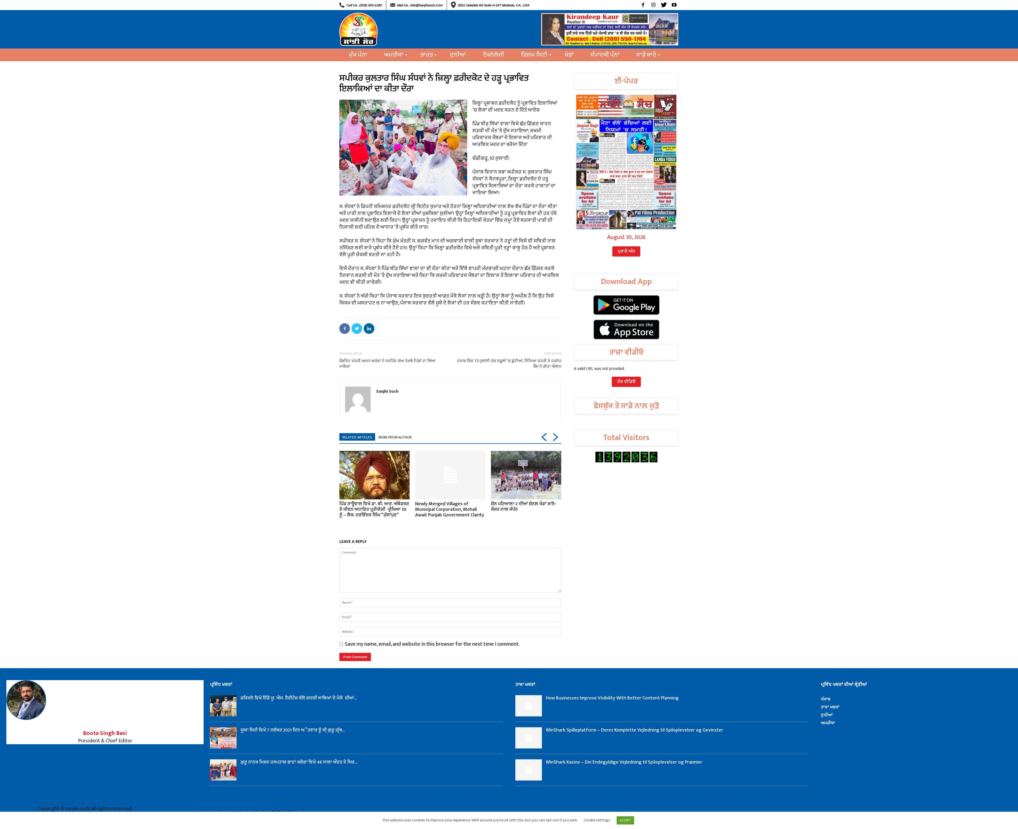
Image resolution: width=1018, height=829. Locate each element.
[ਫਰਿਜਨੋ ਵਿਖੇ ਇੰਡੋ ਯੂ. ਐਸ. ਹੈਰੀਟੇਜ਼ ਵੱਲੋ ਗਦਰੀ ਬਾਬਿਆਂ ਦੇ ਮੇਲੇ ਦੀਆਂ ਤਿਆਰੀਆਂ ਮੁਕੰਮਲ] (223, 705)
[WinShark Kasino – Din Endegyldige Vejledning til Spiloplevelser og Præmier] (528, 770)
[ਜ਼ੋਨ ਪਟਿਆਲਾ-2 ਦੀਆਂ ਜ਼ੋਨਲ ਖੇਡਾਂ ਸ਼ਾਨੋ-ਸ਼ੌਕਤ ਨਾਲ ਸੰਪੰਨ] (526, 475)
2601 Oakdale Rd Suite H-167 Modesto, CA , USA (493, 5)
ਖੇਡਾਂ (569, 55)
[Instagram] (653, 5)
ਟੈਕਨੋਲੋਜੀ (493, 55)
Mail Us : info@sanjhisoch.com (419, 5)
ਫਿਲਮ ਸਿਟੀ (534, 55)
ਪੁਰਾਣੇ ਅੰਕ (626, 251)
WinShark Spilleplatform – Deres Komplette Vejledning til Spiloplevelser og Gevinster (634, 730)
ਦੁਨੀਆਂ (458, 55)
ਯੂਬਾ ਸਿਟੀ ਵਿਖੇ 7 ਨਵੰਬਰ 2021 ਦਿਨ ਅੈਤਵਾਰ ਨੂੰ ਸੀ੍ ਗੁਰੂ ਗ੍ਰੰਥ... (292, 730)
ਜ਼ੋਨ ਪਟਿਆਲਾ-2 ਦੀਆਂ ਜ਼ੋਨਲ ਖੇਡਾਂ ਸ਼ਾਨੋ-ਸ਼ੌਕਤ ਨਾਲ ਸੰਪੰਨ (523, 506)
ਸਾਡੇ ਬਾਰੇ (646, 55)
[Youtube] (674, 5)
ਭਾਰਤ (426, 55)
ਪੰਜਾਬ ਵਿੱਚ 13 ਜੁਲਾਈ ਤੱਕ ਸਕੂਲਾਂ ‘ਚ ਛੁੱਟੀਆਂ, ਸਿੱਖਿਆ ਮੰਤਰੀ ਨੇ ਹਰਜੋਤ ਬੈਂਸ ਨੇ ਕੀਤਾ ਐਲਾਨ (509, 363)
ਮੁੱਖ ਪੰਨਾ (358, 55)
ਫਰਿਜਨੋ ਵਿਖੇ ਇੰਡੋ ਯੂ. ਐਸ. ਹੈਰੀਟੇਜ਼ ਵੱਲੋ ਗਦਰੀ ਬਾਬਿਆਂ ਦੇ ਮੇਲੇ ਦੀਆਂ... (298, 698)
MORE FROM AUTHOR (395, 437)
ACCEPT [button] (625, 820)
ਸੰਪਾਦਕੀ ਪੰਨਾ (605, 55)
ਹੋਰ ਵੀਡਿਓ (626, 382)
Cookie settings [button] (597, 820)
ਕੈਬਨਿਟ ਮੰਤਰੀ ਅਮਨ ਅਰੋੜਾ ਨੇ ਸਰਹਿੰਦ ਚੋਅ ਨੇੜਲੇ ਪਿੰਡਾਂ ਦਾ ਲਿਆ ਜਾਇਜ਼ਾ (387, 363)
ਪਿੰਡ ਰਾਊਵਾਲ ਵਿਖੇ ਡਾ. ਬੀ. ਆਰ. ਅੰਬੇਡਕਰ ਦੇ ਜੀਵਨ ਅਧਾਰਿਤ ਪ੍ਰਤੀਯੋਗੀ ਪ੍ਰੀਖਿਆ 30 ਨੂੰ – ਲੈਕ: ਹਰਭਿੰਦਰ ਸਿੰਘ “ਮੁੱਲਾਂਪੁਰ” (374, 509)
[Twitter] (663, 5)
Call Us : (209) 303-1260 (364, 5)
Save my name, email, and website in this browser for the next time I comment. (432, 644)
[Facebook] (643, 5)
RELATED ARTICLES (357, 437)
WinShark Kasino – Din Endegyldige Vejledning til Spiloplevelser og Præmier (624, 762)
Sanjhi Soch (387, 391)
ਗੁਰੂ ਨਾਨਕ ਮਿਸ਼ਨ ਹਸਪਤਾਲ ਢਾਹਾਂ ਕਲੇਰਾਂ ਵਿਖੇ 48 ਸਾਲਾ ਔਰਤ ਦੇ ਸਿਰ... (299, 762)
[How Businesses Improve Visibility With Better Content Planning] (528, 705)
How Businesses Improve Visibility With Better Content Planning (612, 698)
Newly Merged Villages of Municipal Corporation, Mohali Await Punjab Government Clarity (449, 509)
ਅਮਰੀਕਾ (393, 55)
